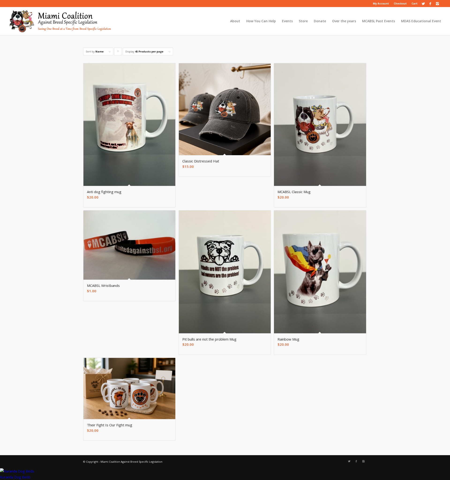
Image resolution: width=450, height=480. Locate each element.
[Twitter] (423, 3)
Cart (414, 3)
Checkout (400, 3)
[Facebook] (430, 3)
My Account (381, 3)
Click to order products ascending (118, 52)
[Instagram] (437, 3)
